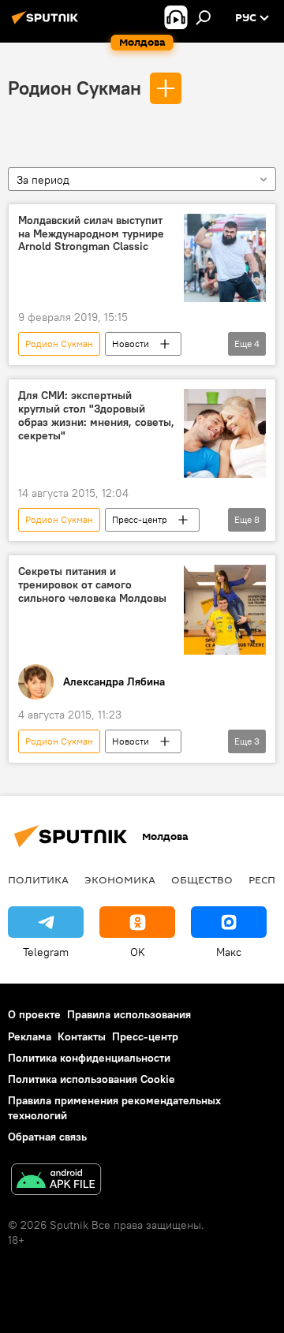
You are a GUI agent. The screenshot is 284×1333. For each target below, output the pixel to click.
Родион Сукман (74, 87)
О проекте (34, 1014)
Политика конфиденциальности (89, 1058)
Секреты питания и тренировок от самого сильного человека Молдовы (92, 585)
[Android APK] (56, 1181)
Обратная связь (47, 1137)
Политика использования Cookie (91, 1079)
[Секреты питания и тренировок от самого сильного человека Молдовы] (225, 610)
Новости (130, 343)
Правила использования (129, 1014)
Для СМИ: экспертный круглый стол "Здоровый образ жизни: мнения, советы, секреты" (96, 415)
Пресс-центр (139, 519)
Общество (202, 879)
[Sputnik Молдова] (47, 24)
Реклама (29, 1036)
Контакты (82, 1036)
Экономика (119, 879)
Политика (38, 879)
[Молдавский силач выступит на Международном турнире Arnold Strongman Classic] (225, 258)
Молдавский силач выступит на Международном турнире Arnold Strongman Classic (91, 234)
